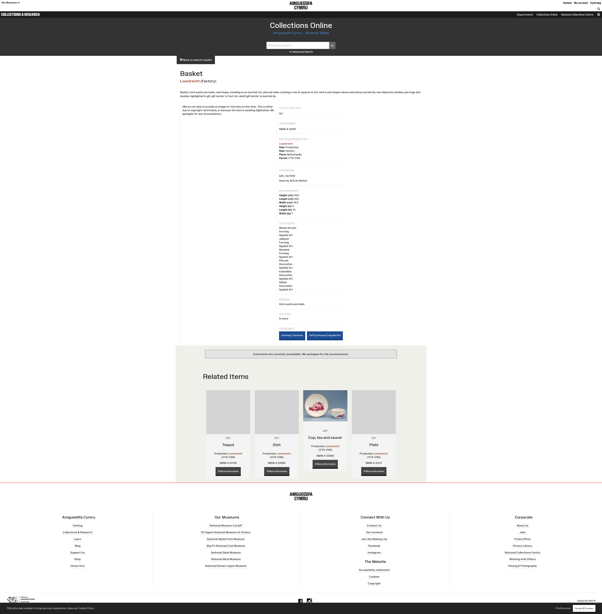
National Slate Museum (226, 552)
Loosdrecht (190, 81)
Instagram (374, 552)
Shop (77, 559)
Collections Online (547, 14)
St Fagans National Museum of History (226, 532)
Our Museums (10, 2)
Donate (567, 2)
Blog (77, 545)
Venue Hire (77, 565)
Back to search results (197, 59)
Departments (525, 14)
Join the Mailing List (374, 539)
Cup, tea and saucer (325, 437)
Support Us (77, 552)
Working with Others (522, 559)
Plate (373, 445)
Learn (77, 539)
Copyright (374, 583)
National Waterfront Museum (226, 539)
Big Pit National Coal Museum (226, 545)
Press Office (522, 539)
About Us (522, 525)
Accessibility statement (374, 569)
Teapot (228, 445)
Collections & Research (20, 14)
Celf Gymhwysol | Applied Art (325, 335)
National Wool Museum (226, 559)
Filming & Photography (522, 565)
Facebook (374, 545)
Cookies (374, 576)
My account (581, 2)
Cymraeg (595, 2)
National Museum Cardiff (225, 525)
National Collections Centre (577, 14)
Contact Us (374, 525)
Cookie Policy (86, 608)
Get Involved (374, 532)
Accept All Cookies (584, 608)
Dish (277, 445)
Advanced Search (302, 51)
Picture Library (522, 545)
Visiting (77, 525)
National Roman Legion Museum (226, 565)
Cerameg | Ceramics (292, 335)
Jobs (522, 532)
